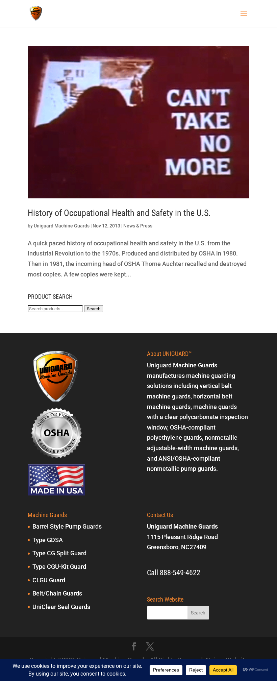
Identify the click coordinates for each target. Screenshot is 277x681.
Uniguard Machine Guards (62, 225)
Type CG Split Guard (59, 553)
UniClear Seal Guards (61, 606)
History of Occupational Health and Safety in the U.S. (119, 213)
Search (93, 308)
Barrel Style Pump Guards (67, 526)
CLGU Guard (48, 580)
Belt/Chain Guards (57, 593)
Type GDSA (47, 539)
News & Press (137, 225)
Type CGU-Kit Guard (59, 566)
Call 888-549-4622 (173, 572)
